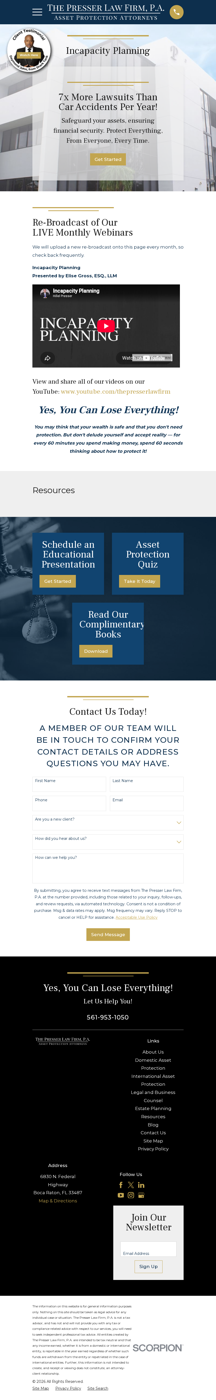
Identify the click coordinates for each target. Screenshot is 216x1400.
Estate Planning (153, 1108)
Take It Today (139, 581)
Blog (153, 1124)
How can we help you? (56, 857)
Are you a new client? (55, 819)
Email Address (136, 1253)
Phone (41, 800)
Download (96, 651)
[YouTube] (121, 1195)
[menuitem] (40, 1388)
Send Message (108, 934)
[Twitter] (131, 1185)
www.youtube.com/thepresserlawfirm (116, 391)
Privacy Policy (153, 1148)
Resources (153, 1116)
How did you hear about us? (61, 838)
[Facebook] (121, 1185)
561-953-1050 (108, 1017)
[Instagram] (131, 1195)
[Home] (105, 12)
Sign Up (148, 1266)
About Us (153, 1052)
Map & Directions (58, 1200)
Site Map (153, 1141)
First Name (45, 781)
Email (117, 800)
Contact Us (153, 1132)
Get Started (108, 159)
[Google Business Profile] (141, 1195)
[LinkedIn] (141, 1185)
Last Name (122, 781)
